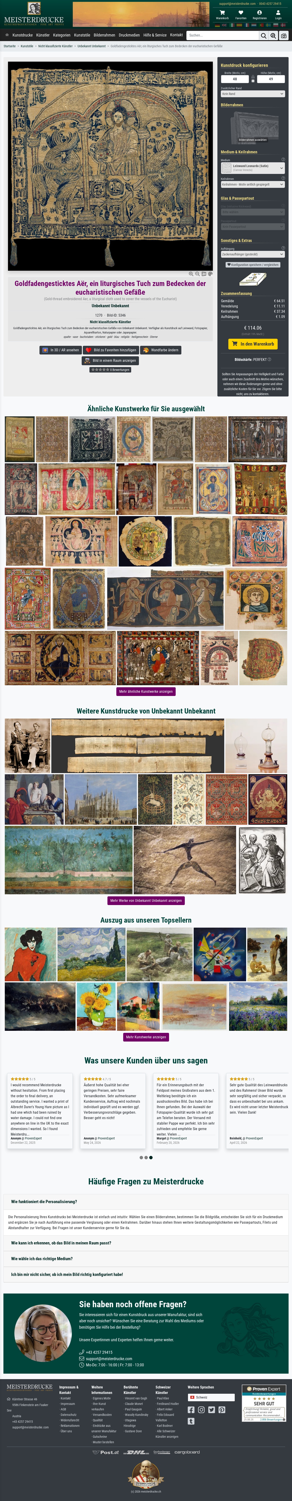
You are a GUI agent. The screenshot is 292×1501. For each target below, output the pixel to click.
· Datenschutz (67, 1415)
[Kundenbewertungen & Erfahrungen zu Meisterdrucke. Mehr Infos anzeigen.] (264, 1403)
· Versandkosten (101, 1415)
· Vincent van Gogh (135, 1398)
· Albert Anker (164, 1409)
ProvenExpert (42, 1138)
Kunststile (82, 35)
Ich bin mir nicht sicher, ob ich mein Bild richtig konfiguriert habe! (67, 1274)
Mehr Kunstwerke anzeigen (146, 1037)
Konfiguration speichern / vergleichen (255, 265)
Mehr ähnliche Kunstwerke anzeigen (146, 691)
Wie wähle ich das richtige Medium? (42, 1258)
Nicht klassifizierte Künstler (55, 46)
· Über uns (65, 1431)
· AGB (62, 1409)
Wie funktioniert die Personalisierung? (44, 1201)
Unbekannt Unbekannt (92, 46)
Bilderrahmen (104, 35)
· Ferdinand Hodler (167, 1404)
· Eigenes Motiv (101, 1398)
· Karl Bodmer (164, 1426)
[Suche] (264, 35)
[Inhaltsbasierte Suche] (273, 35)
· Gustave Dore (133, 1431)
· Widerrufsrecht (69, 1420)
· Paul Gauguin (133, 1409)
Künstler (43, 35)
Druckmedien (129, 35)
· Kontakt (64, 1398)
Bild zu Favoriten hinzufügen (113, 350)
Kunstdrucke (23, 35)
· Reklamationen (69, 1426)
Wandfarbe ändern (163, 350)
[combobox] (253, 93)
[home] (7, 35)
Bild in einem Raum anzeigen (113, 360)
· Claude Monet (133, 1404)
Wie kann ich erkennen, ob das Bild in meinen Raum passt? (61, 1243)
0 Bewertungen (119, 370)
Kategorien (61, 35)
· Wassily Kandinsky (136, 1415)
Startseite (10, 46)
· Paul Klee (162, 1398)
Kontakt (176, 35)
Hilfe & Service (155, 35)
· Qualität (97, 1420)
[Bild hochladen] (284, 35)
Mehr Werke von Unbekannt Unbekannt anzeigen (146, 900)
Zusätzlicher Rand (231, 88)
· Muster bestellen (102, 1442)
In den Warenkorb (255, 344)
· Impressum (67, 1404)
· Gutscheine (99, 1437)
